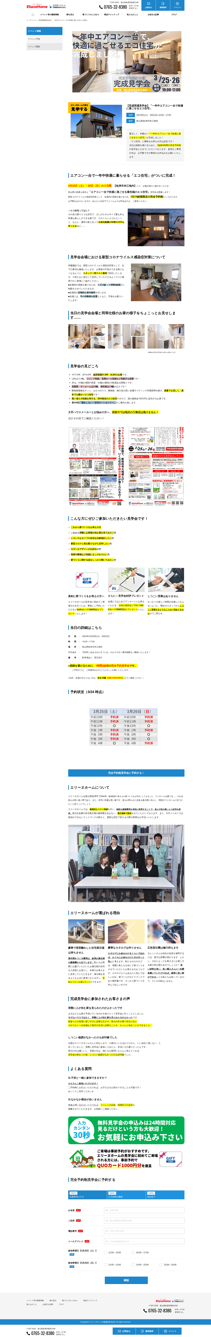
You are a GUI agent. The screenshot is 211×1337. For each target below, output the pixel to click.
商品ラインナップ (90, 1300)
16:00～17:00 (142, 1252)
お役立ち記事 (153, 14)
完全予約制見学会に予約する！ (126, 772)
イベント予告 (34, 39)
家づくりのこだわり (70, 1300)
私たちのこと (32, 1304)
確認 (126, 1280)
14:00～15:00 (142, 1264)
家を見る (53, 1300)
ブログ (174, 14)
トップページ (31, 20)
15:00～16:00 (170, 1264)
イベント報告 (34, 46)
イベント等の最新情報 (35, 1300)
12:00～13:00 (114, 1252)
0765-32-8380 (115, 6)
